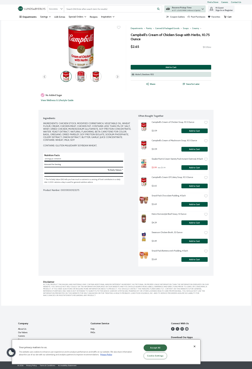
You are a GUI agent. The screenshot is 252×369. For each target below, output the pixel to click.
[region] (106, 351)
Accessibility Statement (67, 365)
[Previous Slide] (44, 76)
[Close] (194, 346)
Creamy (195, 28)
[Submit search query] (158, 9)
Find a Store (213, 2)
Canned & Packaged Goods (167, 28)
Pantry (149, 28)
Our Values (23, 332)
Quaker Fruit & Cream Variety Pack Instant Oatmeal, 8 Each (177, 159)
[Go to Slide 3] (96, 76)
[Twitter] (177, 329)
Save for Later (193, 84)
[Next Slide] (117, 76)
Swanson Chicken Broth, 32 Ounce (167, 232)
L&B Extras (59, 16)
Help (93, 329)
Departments (30, 16)
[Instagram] (182, 329)
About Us (22, 329)
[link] (175, 16)
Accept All (155, 347)
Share (152, 84)
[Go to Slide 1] (66, 76)
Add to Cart (171, 67)
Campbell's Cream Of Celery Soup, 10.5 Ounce (172, 177)
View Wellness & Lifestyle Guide (57, 100)
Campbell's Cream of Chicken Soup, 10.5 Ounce (173, 122)
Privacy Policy (31, 365)
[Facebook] (173, 329)
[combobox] (56, 8)
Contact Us (236, 2)
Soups (186, 28)
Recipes (94, 16)
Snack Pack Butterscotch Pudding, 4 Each (170, 250)
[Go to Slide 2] (81, 76)
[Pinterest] (187, 329)
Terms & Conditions (47, 365)
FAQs (93, 332)
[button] (203, 8)
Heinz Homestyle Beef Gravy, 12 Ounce (169, 214)
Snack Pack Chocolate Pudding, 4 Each (169, 195)
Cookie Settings (155, 355)
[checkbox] (118, 27)
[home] (32, 9)
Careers (224, 2)
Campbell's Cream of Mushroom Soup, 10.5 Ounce (174, 140)
